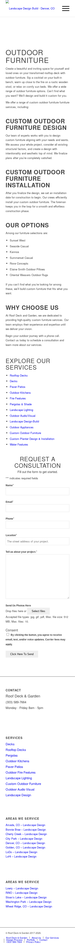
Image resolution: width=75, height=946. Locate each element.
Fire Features (18, 398)
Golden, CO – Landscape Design (25, 847)
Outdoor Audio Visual (20, 789)
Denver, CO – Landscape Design (25, 843)
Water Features (19, 444)
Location (11, 535)
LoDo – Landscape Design (21, 852)
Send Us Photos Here (18, 605)
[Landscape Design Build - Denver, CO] (31, 8)
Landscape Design (18, 795)
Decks (14, 381)
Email (9, 502)
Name (10, 485)
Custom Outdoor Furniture (25, 433)
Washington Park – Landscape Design (28, 902)
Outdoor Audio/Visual (22, 416)
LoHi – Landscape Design (21, 856)
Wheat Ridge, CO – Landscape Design (29, 906)
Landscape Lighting (21, 410)
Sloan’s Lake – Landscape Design (26, 897)
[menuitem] (63, 8)
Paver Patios (17, 387)
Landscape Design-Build (24, 421)
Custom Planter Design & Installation (32, 439)
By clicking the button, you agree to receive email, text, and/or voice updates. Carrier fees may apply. (35, 639)
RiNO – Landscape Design (22, 893)
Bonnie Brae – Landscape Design (26, 829)
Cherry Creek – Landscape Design (26, 834)
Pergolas (12, 755)
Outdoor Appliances (22, 427)
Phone (10, 518)
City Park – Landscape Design (24, 838)
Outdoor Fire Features (21, 772)
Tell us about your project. (21, 552)
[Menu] (63, 8)
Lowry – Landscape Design (22, 888)
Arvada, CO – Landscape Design (25, 825)
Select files (38, 611)
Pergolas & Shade (21, 404)
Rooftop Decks (19, 375)
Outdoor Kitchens (20, 393)
